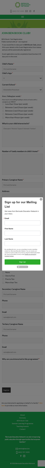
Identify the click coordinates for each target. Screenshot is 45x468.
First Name (9, 228)
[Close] (41, 199)
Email (7, 218)
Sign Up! (22, 262)
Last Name (9, 239)
